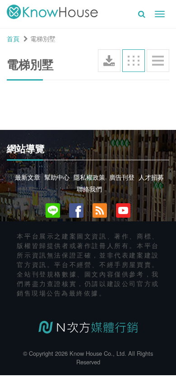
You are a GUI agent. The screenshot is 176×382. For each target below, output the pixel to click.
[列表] (158, 60)
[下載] (109, 60)
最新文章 (27, 176)
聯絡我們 (89, 188)
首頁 (13, 38)
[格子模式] (133, 60)
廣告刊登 (121, 176)
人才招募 (151, 176)
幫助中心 (56, 176)
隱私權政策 (89, 176)
